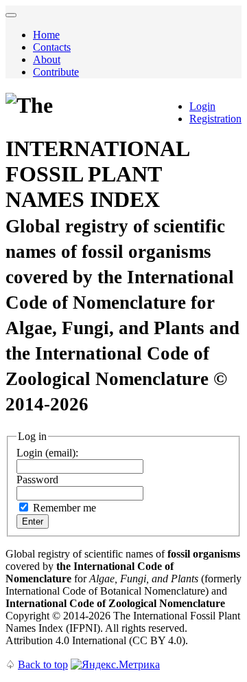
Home (46, 35)
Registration (215, 118)
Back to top (43, 664)
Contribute (56, 72)
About (46, 59)
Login (202, 106)
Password (37, 479)
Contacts (52, 47)
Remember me (64, 508)
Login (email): (47, 453)
